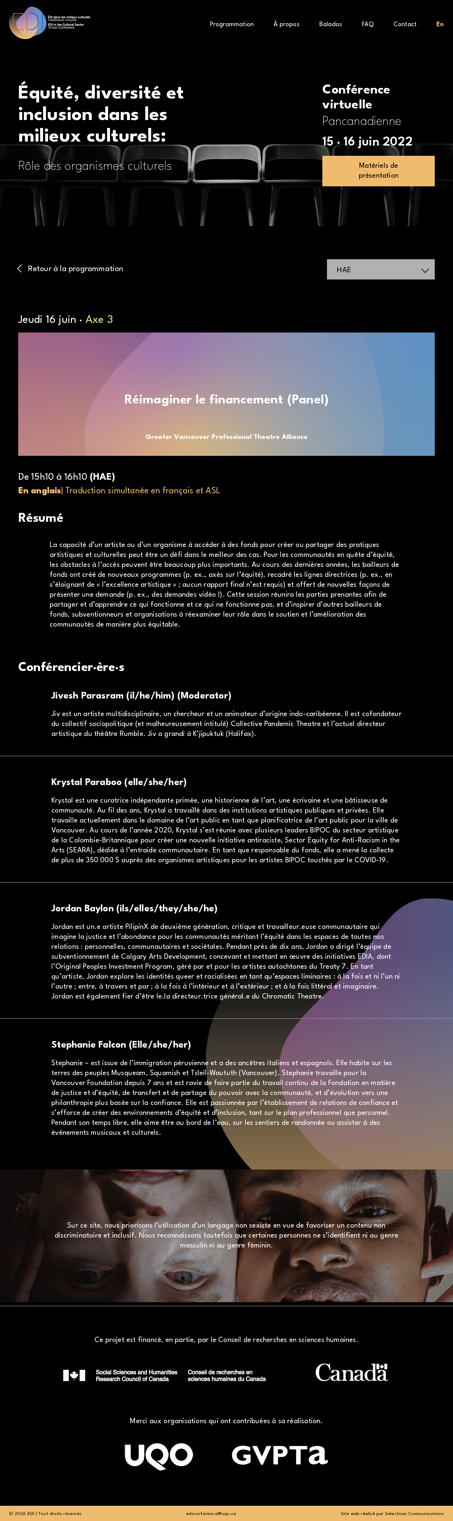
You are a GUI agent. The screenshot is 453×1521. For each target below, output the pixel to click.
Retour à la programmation (76, 269)
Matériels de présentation (379, 170)
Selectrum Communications (414, 1513)
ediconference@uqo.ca (211, 1513)
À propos (286, 25)
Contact (405, 25)
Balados (330, 25)
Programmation (232, 25)
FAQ (368, 25)
